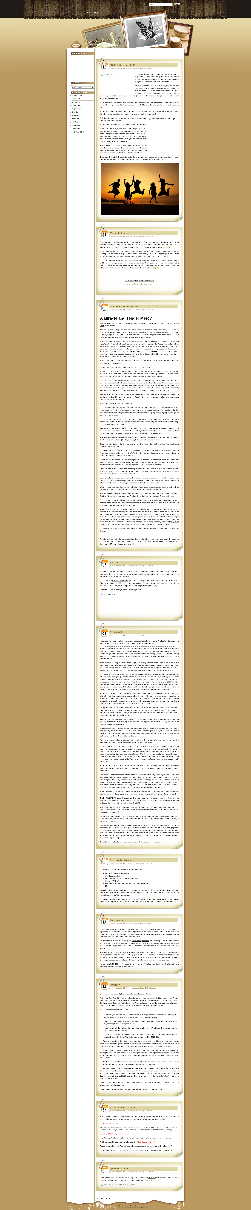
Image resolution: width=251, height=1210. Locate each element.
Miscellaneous (136, 236)
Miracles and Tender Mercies (124, 306)
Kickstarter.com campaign (121, 581)
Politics (142, 988)
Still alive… (115, 562)
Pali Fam (75, 122)
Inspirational (135, 68)
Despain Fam (76, 109)
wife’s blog (152, 1178)
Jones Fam (75, 115)
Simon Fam (76, 129)
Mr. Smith (119, 68)
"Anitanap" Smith (77, 95)
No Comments (148, 68)
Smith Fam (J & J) (78, 132)
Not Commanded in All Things (167, 998)
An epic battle (116, 632)
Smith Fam (120, 1207)
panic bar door (109, 471)
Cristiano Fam (76, 105)
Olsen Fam (75, 119)
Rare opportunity (118, 920)
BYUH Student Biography (122, 860)
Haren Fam (75, 112)
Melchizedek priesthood (140, 941)
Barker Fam (76, 99)
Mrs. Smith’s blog (160, 952)
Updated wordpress (119, 1168)
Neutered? (115, 985)
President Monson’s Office (122, 1107)
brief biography (107, 895)
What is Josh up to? (119, 233)
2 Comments (148, 635)
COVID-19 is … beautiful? (122, 65)
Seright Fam (76, 125)
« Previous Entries (103, 1198)
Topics (72, 85)
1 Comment (148, 863)
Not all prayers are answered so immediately (152, 528)
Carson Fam (76, 102)
